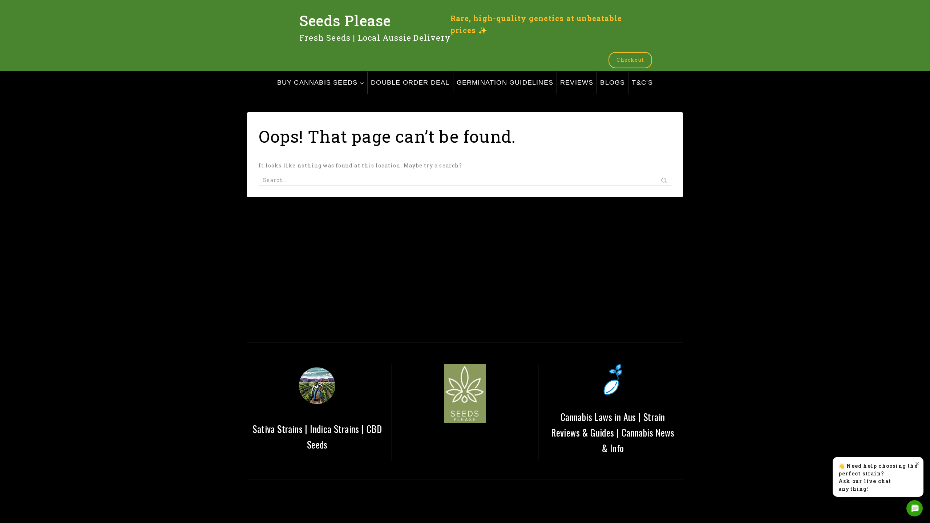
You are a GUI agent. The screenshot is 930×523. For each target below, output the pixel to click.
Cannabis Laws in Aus (598, 417)
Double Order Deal (410, 82)
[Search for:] (465, 180)
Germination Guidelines (505, 82)
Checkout (630, 59)
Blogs (612, 82)
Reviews (576, 82)
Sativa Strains (277, 429)
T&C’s (642, 82)
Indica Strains (334, 429)
